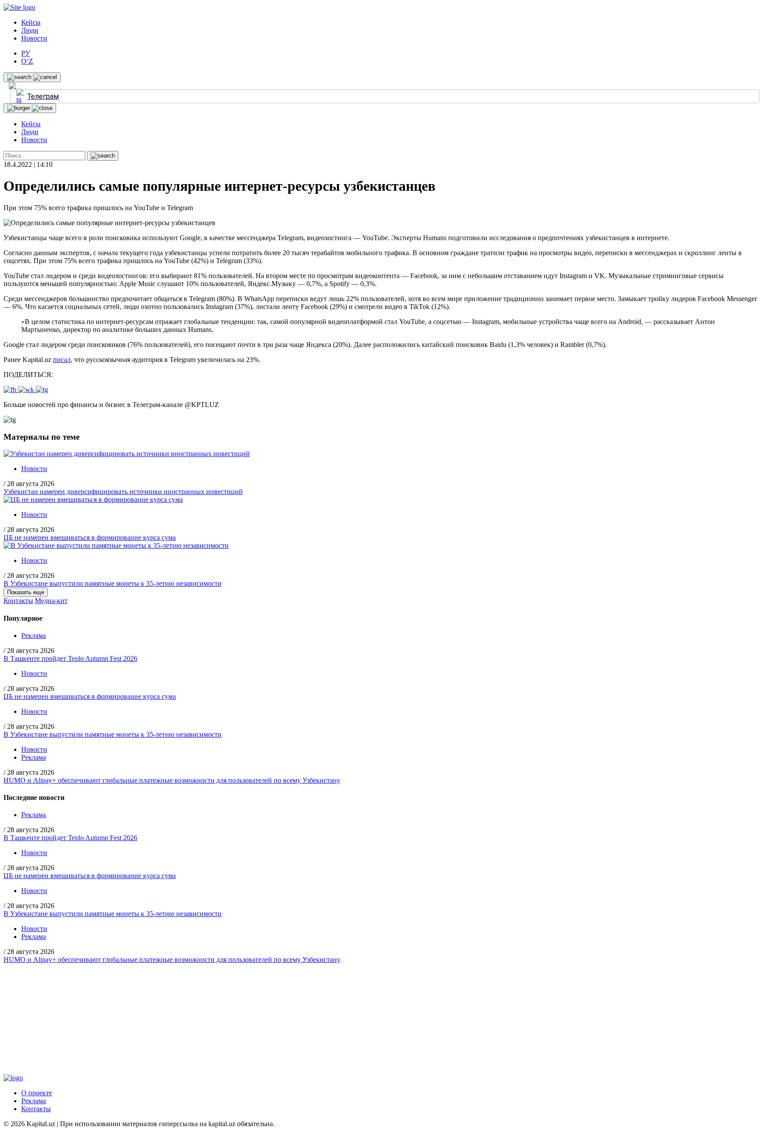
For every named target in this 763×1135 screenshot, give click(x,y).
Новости (34, 38)
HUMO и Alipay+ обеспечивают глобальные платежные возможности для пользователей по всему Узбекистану (172, 780)
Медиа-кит (51, 600)
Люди (29, 30)
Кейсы (31, 22)
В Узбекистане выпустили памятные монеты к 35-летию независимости (113, 583)
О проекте (36, 1093)
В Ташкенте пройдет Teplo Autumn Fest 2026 (70, 658)
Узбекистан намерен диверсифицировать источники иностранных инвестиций (123, 491)
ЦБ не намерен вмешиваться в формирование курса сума (90, 537)
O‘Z (27, 61)
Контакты (18, 600)
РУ (25, 53)
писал (62, 359)
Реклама (33, 635)
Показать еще (25, 592)
